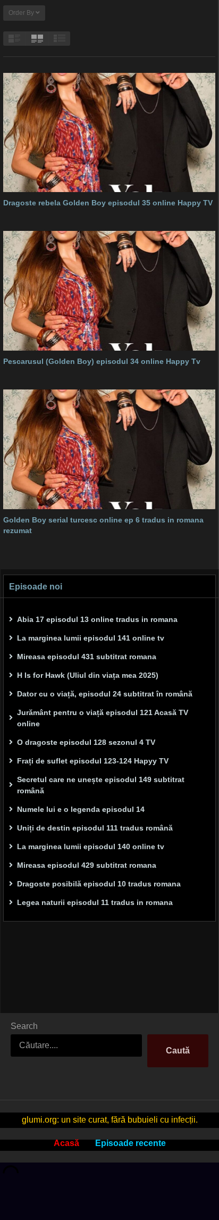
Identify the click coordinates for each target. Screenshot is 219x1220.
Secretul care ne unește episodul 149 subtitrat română (100, 785)
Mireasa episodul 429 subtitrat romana (86, 865)
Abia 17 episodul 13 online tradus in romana (97, 619)
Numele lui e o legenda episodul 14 (81, 809)
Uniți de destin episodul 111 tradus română (95, 828)
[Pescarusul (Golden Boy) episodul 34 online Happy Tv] (109, 290)
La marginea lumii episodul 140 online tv (90, 846)
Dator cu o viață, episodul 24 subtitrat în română (104, 694)
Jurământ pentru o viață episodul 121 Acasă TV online (102, 718)
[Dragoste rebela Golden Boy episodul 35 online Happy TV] (109, 132)
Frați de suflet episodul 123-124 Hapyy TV (93, 761)
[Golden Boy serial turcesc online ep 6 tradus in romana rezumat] (109, 449)
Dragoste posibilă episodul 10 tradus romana (99, 883)
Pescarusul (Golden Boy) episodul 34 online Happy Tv (101, 361)
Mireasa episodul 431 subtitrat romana (86, 656)
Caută (178, 1050)
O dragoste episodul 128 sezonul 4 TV (86, 742)
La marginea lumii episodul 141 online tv (90, 638)
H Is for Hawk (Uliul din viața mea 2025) (87, 675)
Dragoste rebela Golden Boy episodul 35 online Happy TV (108, 202)
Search (24, 1026)
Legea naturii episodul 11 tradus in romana (95, 902)
